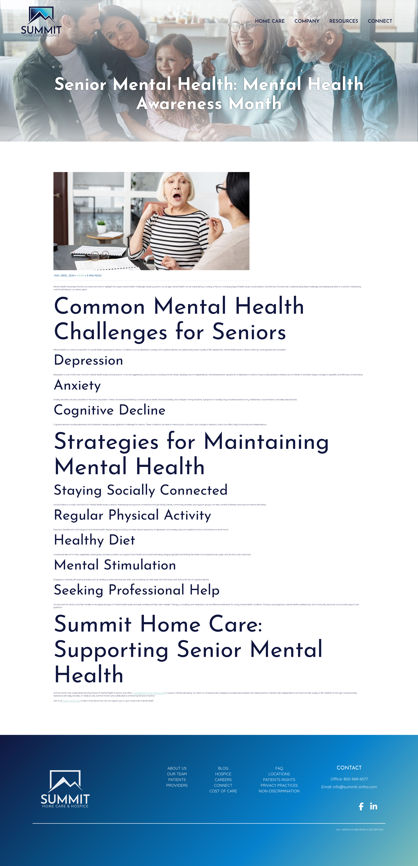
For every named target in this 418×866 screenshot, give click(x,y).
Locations (279, 773)
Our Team (177, 773)
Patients (177, 779)
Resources (343, 21)
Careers (223, 779)
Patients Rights (279, 779)
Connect (223, 785)
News (80, 275)
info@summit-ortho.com (355, 786)
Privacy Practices (279, 785)
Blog (223, 768)
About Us (177, 768)
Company (307, 21)
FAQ (279, 768)
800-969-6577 (356, 778)
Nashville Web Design (354, 829)
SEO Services (376, 829)
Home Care (270, 21)
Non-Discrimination (279, 790)
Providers (177, 785)
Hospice (223, 773)
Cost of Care (223, 790)
